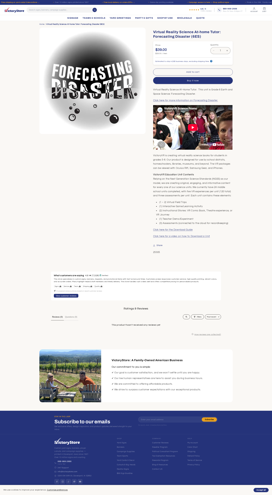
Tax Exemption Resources (163, 456)
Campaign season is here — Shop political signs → (210, 2)
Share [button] (159, 245)
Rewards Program (160, 460)
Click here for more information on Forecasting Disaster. (185, 100)
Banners (120, 447)
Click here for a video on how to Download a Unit (181, 236)
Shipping (191, 452)
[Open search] (186, 316)
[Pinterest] (74, 481)
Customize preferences (57, 490)
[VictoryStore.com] (14, 10)
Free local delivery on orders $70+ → (119, 2)
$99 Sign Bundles (125, 473)
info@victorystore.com (67, 472)
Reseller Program (160, 447)
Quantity (214, 45)
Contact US (157, 469)
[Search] (95, 10)
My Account (192, 443)
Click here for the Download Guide (173, 229)
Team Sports (122, 456)
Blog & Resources (160, 465)
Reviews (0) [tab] (57, 317)
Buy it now (193, 80)
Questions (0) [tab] (71, 317)
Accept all (261, 490)
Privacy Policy (193, 465)
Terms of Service (194, 460)
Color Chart (192, 447)
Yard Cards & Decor (125, 460)
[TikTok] (68, 481)
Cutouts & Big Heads (126, 465)
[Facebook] (56, 481)
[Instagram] (62, 481)
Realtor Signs (123, 469)
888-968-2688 (65, 461)
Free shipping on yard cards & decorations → (20, 2)
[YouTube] (80, 481)
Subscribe (209, 420)
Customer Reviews (160, 443)
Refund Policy (193, 456)
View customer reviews (66, 296)
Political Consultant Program (165, 452)
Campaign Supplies (126, 452)
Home (42, 24)
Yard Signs (122, 443)
